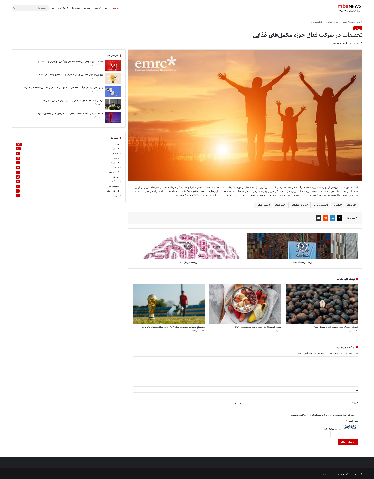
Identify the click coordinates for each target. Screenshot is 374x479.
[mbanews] (350, 8)
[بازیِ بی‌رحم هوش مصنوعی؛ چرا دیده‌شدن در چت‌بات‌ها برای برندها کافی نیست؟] (113, 78)
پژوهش (115, 8)
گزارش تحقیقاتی (299, 204)
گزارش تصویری (112, 172)
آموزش (116, 177)
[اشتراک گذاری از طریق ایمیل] (318, 218)
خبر (106, 8)
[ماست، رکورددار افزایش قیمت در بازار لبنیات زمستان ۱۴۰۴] (245, 304)
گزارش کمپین (113, 163)
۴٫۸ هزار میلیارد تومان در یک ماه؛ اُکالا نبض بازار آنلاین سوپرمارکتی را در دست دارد (70, 61)
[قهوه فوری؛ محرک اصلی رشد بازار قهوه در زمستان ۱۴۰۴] (322, 304)
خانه (359, 22)
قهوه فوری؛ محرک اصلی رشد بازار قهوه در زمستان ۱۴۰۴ (336, 327)
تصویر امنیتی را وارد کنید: (333, 428)
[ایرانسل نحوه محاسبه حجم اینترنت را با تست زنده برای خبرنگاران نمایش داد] (113, 104)
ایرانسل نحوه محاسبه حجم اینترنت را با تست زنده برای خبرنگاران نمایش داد (72, 100)
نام (356, 390)
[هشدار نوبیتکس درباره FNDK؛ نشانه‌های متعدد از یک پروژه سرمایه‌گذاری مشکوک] (113, 117)
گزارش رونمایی (112, 191)
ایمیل (355, 402)
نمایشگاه (115, 181)
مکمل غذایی (262, 204)
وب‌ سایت (237, 402)
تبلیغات (336, 204)
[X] (339, 218)
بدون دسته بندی (112, 186)
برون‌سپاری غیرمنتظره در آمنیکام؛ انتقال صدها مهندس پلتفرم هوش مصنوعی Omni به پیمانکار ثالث (62, 87)
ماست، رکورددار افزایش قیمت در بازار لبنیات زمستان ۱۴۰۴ (258, 327)
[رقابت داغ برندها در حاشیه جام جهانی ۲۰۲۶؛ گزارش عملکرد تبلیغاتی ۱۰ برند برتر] (169, 304)
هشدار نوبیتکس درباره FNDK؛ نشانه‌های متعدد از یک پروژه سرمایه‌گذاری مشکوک (70, 113)
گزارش (97, 8)
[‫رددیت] (325, 218)
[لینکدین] (332, 218)
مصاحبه (87, 8)
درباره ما (76, 8)
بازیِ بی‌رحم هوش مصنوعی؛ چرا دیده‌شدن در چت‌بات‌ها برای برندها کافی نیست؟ (70, 74)
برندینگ (350, 204)
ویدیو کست (114, 195)
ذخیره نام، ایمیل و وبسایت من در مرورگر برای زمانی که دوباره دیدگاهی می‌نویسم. (323, 415)
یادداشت (115, 167)
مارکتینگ (279, 204)
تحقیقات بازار (320, 204)
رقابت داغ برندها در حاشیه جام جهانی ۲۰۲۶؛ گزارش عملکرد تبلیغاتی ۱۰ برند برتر (173, 327)
